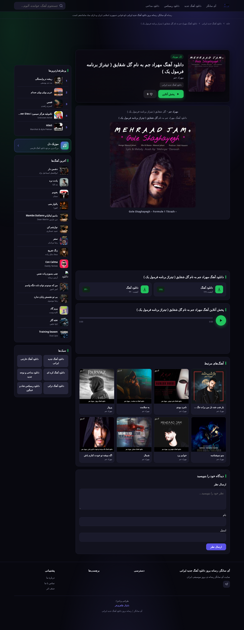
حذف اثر (50, 588)
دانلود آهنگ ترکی (56, 386)
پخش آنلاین (168, 94)
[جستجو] (61, 6)
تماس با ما (49, 583)
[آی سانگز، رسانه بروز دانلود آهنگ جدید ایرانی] (226, 5)
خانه (228, 23)
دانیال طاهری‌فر (122, 605)
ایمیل (223, 530)
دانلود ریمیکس (171, 6)
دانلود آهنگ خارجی (30, 359)
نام (224, 515)
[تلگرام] (226, 584)
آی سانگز (211, 6)
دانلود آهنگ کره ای (56, 372)
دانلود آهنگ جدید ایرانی (211, 23)
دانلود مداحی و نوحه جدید (29, 374)
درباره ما (50, 577)
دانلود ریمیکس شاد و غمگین (29, 388)
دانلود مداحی (152, 6)
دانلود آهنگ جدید (192, 6)
